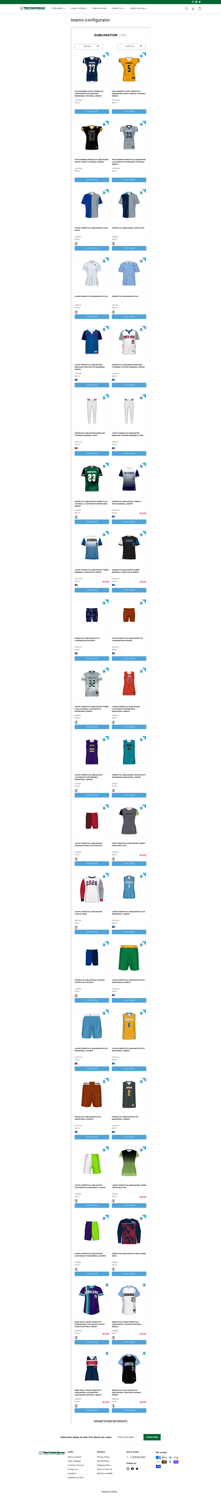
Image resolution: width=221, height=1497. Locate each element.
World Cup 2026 (138, 8)
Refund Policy (103, 1461)
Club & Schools (74, 1457)
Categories (58, 8)
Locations (72, 1473)
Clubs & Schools (79, 8)
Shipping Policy (104, 1465)
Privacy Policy (103, 1457)
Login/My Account (75, 1477)
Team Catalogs (99, 8)
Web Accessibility (105, 1473)
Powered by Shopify (109, 1491)
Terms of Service (104, 1469)
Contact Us (117, 8)
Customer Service (76, 1465)
